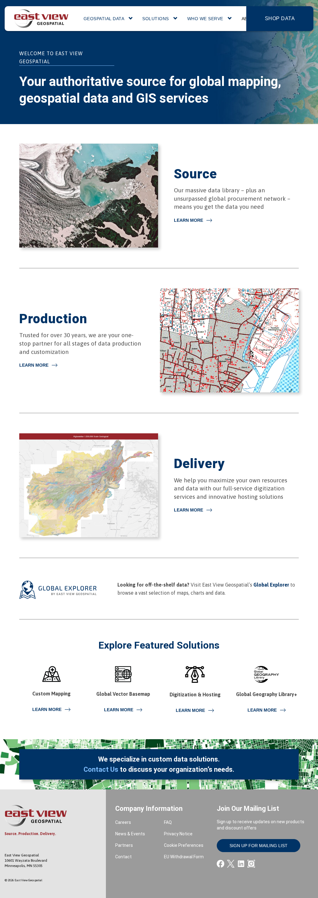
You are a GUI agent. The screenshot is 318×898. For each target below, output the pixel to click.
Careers (123, 822)
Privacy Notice (178, 833)
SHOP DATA (280, 18)
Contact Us (101, 769)
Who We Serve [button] (206, 18)
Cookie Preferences (183, 845)
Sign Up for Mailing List (258, 845)
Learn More (188, 220)
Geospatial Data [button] (104, 18)
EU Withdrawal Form (184, 856)
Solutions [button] (156, 18)
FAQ (168, 822)
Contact (123, 856)
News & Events (130, 833)
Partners (124, 845)
